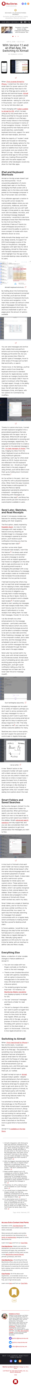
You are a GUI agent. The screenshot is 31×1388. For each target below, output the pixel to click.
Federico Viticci (14, 1314)
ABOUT (4, 1355)
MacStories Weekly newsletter (15, 992)
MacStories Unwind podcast (15, 1254)
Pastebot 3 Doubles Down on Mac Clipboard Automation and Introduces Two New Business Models (22, 31)
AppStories (12, 1326)
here (10, 1243)
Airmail (25, 93)
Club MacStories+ (7, 1260)
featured (23, 1212)
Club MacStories (18, 1226)
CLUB (3, 22)
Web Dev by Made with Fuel (10, 1367)
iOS (28, 1212)
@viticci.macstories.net (19, 1342)
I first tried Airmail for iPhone (16, 1042)
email (18, 1212)
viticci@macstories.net (19, 1346)
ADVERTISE (14, 1355)
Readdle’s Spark (7, 527)
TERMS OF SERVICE (15, 1357)
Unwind (11, 1329)
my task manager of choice (15, 448)
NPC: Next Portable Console (19, 1331)
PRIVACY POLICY (23, 1355)
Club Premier (6, 1274)
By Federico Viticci (15, 54)
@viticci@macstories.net (20, 1338)
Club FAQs (24, 1243)
